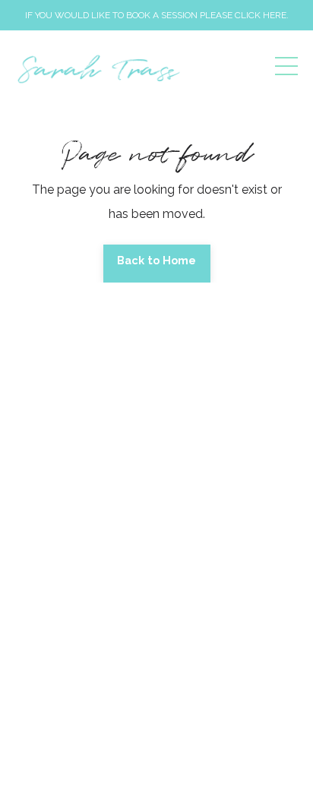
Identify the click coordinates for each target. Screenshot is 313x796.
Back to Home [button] (157, 260)
